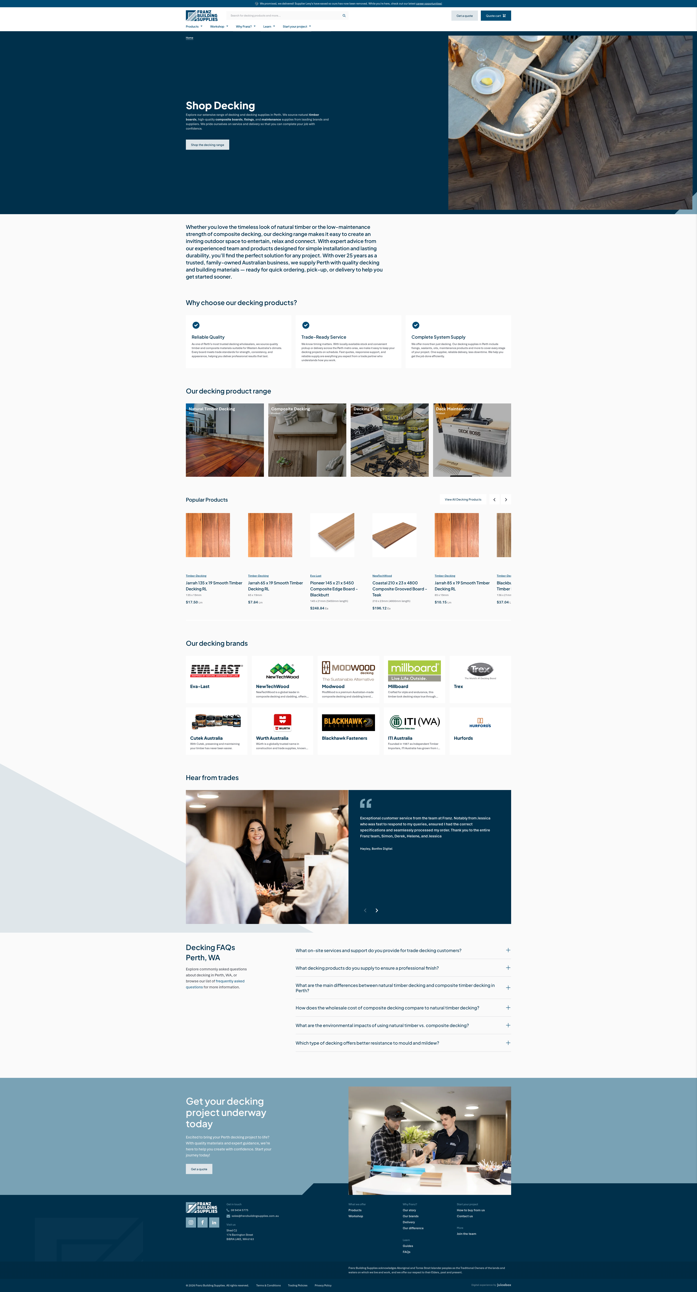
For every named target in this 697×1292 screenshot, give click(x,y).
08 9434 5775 (239, 1210)
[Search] (344, 15)
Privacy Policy (323, 1285)
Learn (267, 26)
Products (192, 26)
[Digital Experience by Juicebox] (491, 1285)
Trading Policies (297, 1285)
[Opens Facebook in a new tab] (202, 1222)
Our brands (411, 1216)
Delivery (409, 1222)
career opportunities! (429, 3)
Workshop (217, 26)
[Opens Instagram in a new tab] (191, 1222)
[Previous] (494, 499)
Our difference (413, 1228)
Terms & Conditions (268, 1285)
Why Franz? (244, 26)
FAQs (406, 1252)
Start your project (295, 26)
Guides (408, 1246)
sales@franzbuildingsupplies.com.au (255, 1216)
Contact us (465, 1216)
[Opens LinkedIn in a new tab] (214, 1222)
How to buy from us (471, 1210)
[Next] (506, 499)
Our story (409, 1210)
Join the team (466, 1234)
